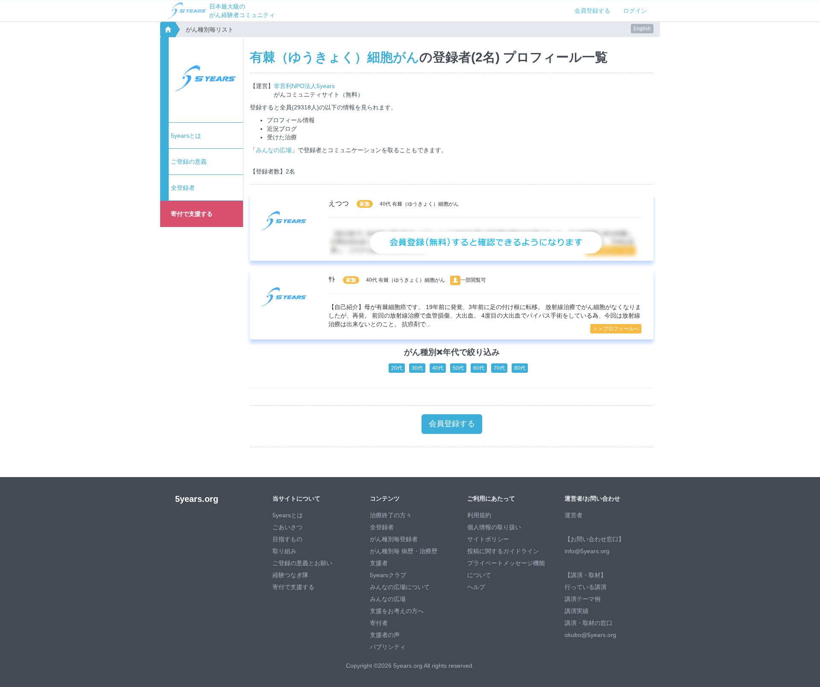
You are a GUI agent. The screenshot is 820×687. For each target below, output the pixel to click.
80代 (519, 368)
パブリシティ (388, 646)
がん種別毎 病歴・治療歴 (403, 551)
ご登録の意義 (189, 161)
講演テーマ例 (582, 599)
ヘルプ (476, 587)
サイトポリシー (488, 539)
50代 (458, 368)
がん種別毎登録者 (394, 539)
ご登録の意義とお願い (302, 563)
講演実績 (577, 610)
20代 (396, 368)
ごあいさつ (287, 527)
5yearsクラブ (388, 575)
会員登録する (592, 10)
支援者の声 (385, 634)
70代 (499, 368)
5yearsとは (186, 135)
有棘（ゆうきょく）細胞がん (334, 57)
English (642, 29)
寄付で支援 (192, 213)
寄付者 (379, 622)
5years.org (196, 499)
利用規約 (479, 515)
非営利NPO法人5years (304, 86)
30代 (417, 368)
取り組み (284, 551)
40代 (437, 368)
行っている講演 (585, 587)
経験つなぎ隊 (290, 575)
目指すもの (287, 539)
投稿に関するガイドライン (503, 551)
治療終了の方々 (391, 515)
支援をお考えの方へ (397, 610)
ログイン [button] (635, 10)
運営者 (574, 515)
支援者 (379, 563)
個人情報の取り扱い (494, 527)
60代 (478, 368)
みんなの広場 (274, 150)
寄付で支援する (293, 587)
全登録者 (183, 187)
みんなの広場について (400, 587)
